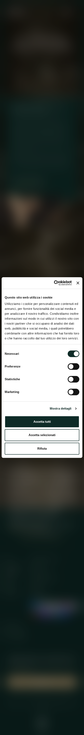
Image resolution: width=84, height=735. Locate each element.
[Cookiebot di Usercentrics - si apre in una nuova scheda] (54, 283)
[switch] (73, 366)
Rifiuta (42, 448)
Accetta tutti (42, 421)
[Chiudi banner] (77, 282)
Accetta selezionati (42, 435)
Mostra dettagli (61, 408)
